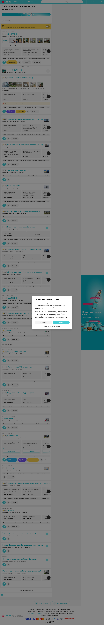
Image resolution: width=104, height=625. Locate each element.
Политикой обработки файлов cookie (58, 317)
